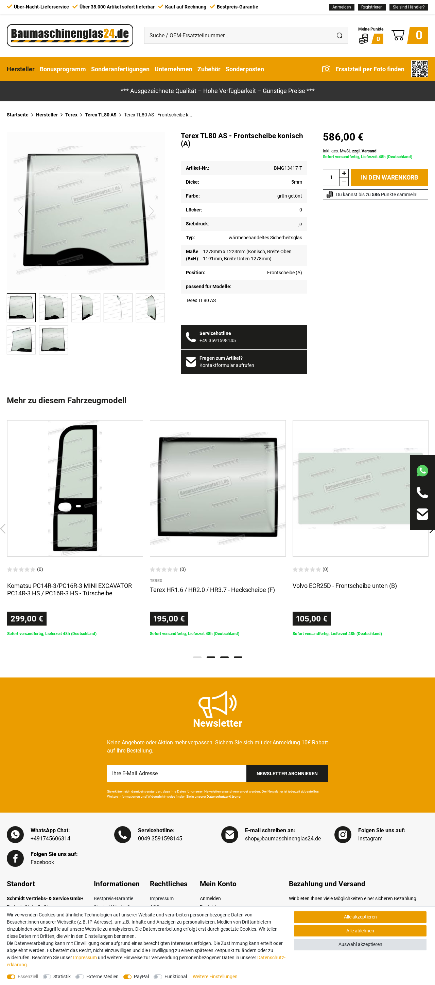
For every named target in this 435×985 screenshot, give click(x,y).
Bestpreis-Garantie (113, 898)
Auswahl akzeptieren (360, 944)
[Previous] (20, 211)
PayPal (141, 976)
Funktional (175, 976)
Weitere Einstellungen (215, 976)
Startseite (18, 114)
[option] (75, 528)
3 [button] (224, 657)
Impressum (162, 898)
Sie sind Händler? (409, 7)
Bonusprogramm (63, 68)
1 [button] (197, 657)
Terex (71, 114)
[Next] (151, 211)
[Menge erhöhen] (344, 173)
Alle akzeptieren (360, 916)
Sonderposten (245, 68)
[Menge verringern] (344, 182)
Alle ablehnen (360, 930)
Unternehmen (173, 68)
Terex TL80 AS (101, 114)
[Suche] (339, 35)
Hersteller (21, 68)
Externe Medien (102, 976)
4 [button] (238, 657)
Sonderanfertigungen (120, 68)
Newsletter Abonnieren (287, 773)
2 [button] (211, 657)
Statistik (62, 976)
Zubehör (209, 68)
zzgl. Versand (364, 151)
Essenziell (28, 976)
